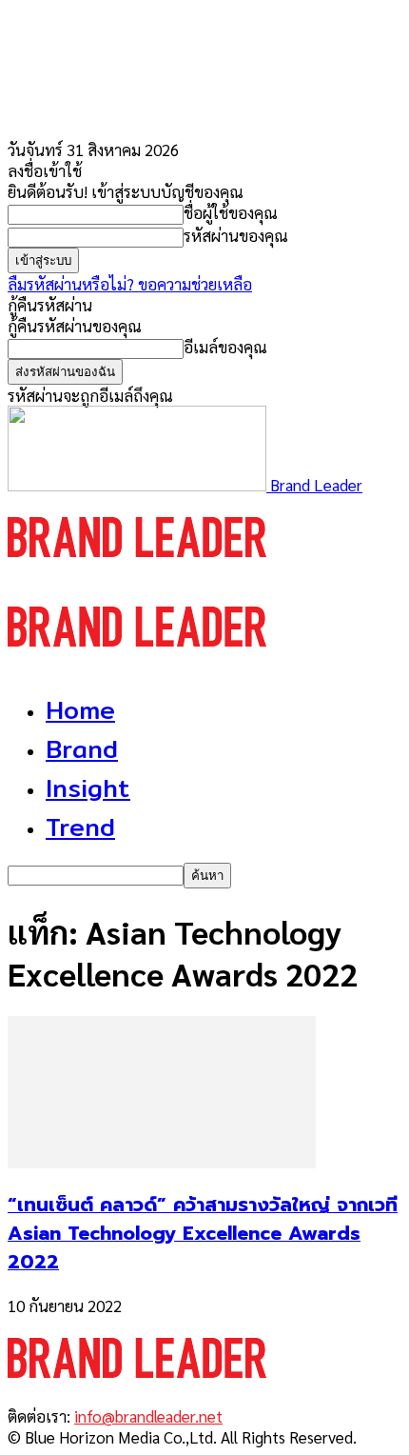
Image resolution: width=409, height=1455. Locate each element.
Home (80, 709)
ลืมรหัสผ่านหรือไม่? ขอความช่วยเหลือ (130, 283)
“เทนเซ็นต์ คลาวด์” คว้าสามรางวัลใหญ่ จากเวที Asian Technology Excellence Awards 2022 (203, 1233)
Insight (88, 787)
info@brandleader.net (148, 1415)
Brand (82, 748)
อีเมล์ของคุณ (225, 346)
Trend (80, 827)
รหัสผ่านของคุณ (236, 235)
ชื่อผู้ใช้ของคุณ (231, 212)
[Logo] (137, 574)
